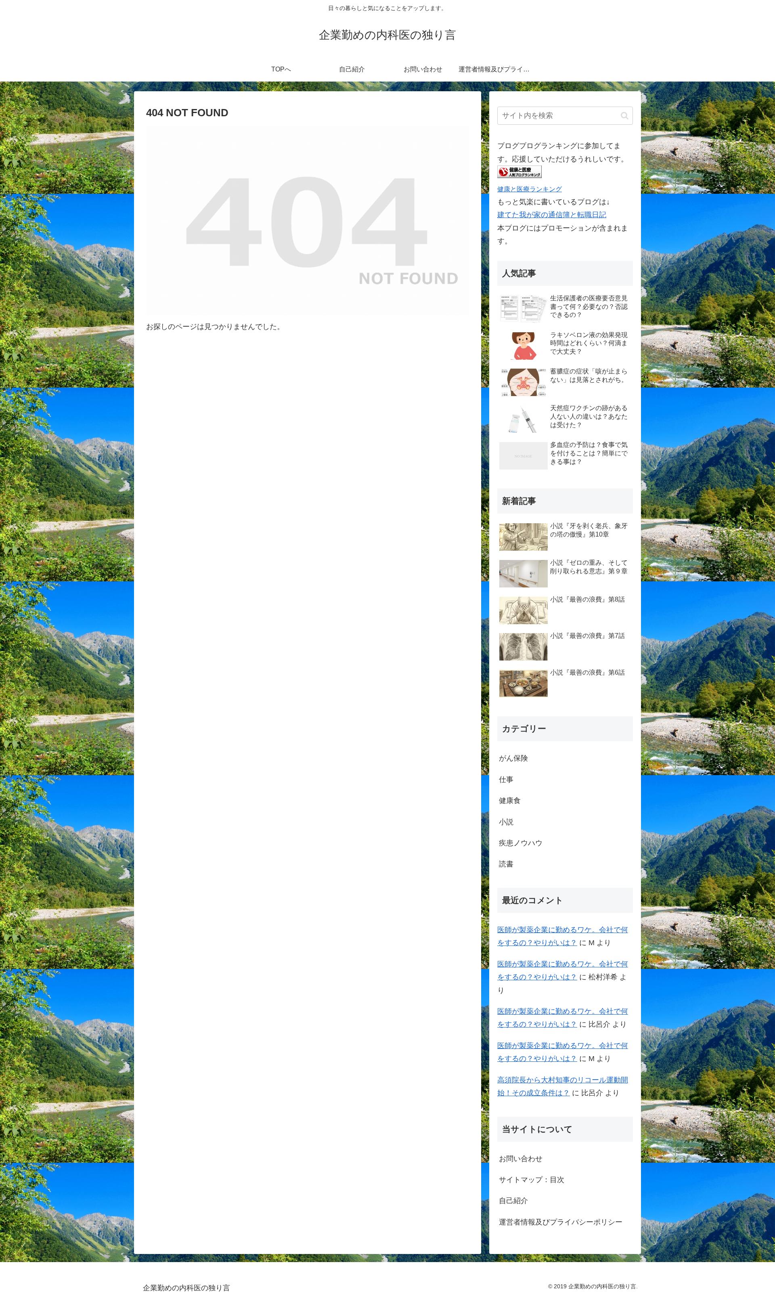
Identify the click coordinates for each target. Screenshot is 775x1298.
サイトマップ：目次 (531, 1180)
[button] (625, 115)
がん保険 (513, 758)
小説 (506, 822)
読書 (506, 864)
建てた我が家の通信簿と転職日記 (551, 215)
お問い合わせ (520, 1159)
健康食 (510, 801)
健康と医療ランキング (529, 189)
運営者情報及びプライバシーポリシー (560, 1222)
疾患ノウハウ (520, 843)
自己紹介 (513, 1201)
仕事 (506, 780)
